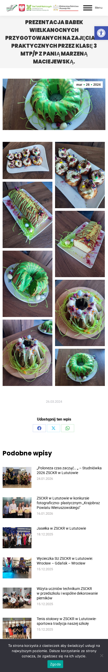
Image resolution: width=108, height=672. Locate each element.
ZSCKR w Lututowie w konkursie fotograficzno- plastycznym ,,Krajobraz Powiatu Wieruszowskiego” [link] (68, 503)
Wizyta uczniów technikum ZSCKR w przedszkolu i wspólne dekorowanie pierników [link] (67, 593)
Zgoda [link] (55, 664)
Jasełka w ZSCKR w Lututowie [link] (61, 528)
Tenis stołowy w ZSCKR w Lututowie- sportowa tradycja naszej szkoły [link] (66, 621)
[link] (101, 33)
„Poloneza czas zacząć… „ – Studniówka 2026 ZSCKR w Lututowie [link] (69, 470)
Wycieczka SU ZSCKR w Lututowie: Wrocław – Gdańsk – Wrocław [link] (65, 560)
